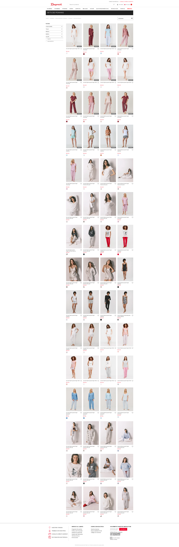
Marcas (122, 8)
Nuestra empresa (95, 529)
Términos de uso (76, 535)
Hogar (92, 8)
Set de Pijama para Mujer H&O (73, 48)
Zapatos (77, 8)
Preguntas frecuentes (77, 529)
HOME (47, 18)
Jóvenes (64, 8)
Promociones (75, 537)
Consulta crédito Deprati (126, 1)
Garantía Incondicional (77, 532)
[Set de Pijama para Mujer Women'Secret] (74, 269)
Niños (71, 8)
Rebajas (129, 8)
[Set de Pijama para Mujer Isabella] (74, 137)
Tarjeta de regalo (113, 1)
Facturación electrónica (59, 537)
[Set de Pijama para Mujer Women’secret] (91, 204)
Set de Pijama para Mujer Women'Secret (71, 283)
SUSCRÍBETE (123, 529)
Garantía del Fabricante (77, 534)
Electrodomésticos (102, 8)
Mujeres (49, 8)
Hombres (57, 8)
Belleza (85, 8)
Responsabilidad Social (96, 530)
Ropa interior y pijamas (61, 18)
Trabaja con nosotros (59, 530)
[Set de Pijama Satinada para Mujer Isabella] (125, 302)
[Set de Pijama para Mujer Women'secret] (108, 204)
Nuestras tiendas (57, 527)
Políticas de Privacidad (77, 530)
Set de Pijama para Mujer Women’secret (89, 218)
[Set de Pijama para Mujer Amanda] (91, 35)
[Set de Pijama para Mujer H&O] (74, 35)
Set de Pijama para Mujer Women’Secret (89, 184)
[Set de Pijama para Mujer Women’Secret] (91, 170)
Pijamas (70, 18)
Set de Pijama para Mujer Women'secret (106, 218)
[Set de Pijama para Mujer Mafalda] (108, 237)
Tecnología (114, 8)
